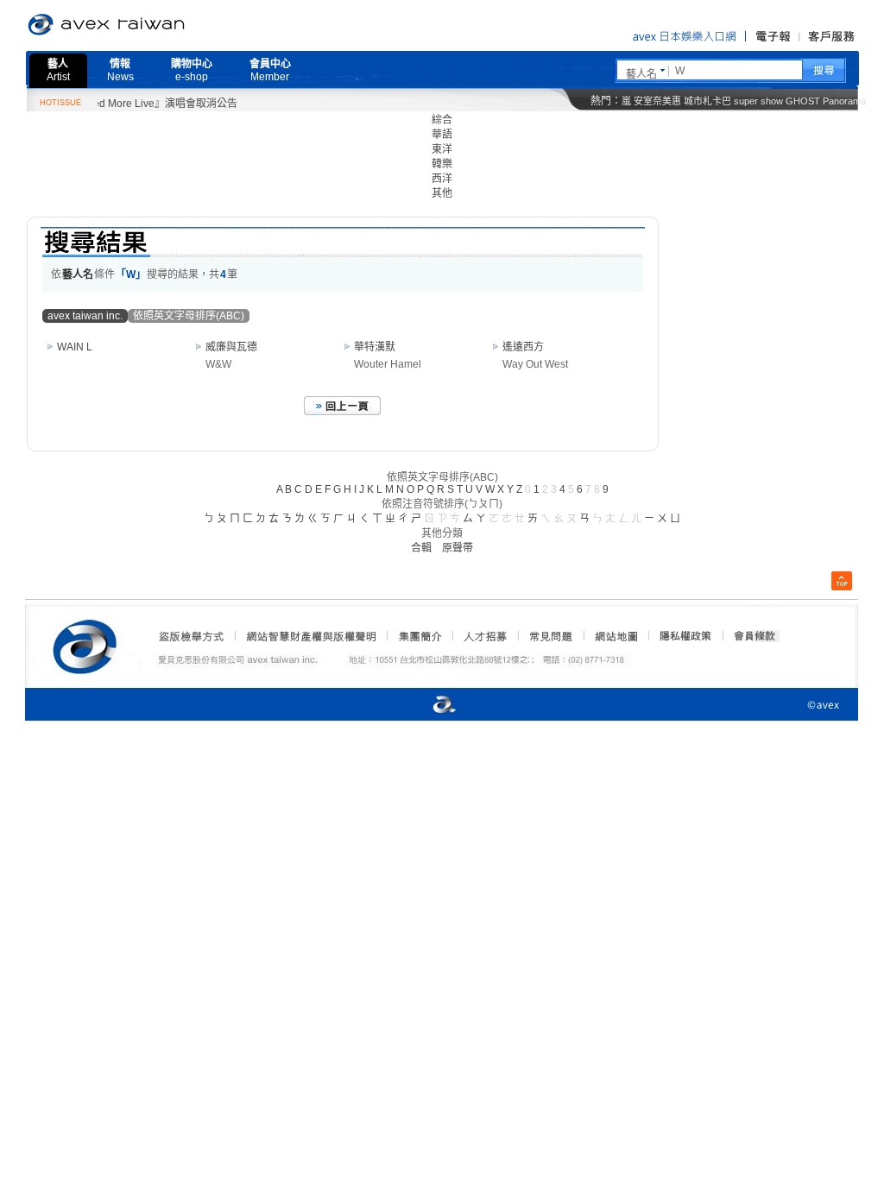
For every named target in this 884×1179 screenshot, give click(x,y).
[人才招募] (485, 636)
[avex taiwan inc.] (89, 643)
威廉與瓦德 (231, 347)
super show (758, 101)
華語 (442, 135)
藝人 (58, 70)
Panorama (844, 101)
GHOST (803, 101)
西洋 (442, 179)
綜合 (442, 120)
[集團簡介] (418, 636)
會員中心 (270, 70)
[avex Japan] (426, 705)
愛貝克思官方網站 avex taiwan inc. (154, 25)
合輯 (421, 548)
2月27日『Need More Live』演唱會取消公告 (121, 104)
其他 (442, 193)
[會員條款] (755, 636)
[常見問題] (549, 636)
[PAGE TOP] (841, 580)
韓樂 (442, 164)
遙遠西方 (523, 347)
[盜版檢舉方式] (191, 636)
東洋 (442, 149)
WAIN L (74, 347)
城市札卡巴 (707, 101)
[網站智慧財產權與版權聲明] (310, 636)
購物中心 (191, 70)
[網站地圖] (615, 636)
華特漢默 (374, 347)
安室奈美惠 (657, 101)
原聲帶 (457, 548)
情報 (120, 70)
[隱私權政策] (680, 636)
